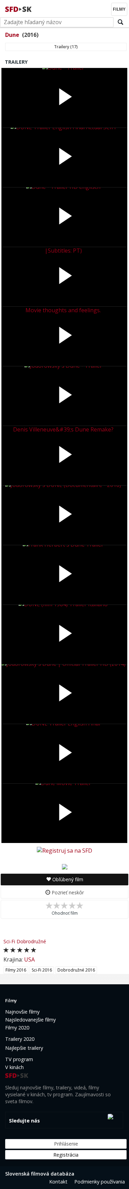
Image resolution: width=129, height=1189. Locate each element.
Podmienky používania (99, 1181)
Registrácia (65, 1154)
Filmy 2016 (16, 970)
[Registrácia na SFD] (64, 850)
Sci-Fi (9, 941)
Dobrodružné (31, 941)
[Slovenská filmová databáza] (19, 8)
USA (29, 959)
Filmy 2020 (17, 1027)
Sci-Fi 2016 (42, 970)
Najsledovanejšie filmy (30, 1019)
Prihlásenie (66, 1143)
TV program (19, 1059)
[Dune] (64, 866)
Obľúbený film (67, 879)
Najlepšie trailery (24, 1048)
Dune (12, 35)
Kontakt (58, 1181)
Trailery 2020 (19, 1039)
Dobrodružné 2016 (76, 970)
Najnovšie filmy (22, 1011)
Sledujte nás (24, 1120)
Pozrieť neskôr (67, 892)
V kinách (14, 1067)
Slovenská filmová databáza (39, 1173)
